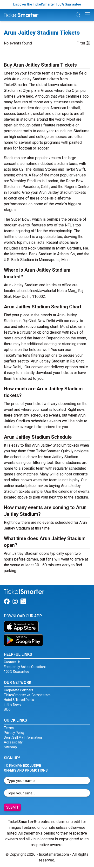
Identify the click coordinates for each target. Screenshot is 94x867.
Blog (7, 709)
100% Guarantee (16, 672)
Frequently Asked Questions (25, 667)
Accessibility (13, 742)
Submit (12, 807)
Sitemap (10, 747)
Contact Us (12, 662)
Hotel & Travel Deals (19, 700)
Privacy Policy (14, 733)
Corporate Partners (18, 690)
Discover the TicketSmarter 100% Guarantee (47, 4)
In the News (12, 704)
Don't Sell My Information (23, 737)
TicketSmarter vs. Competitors (27, 695)
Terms (9, 728)
